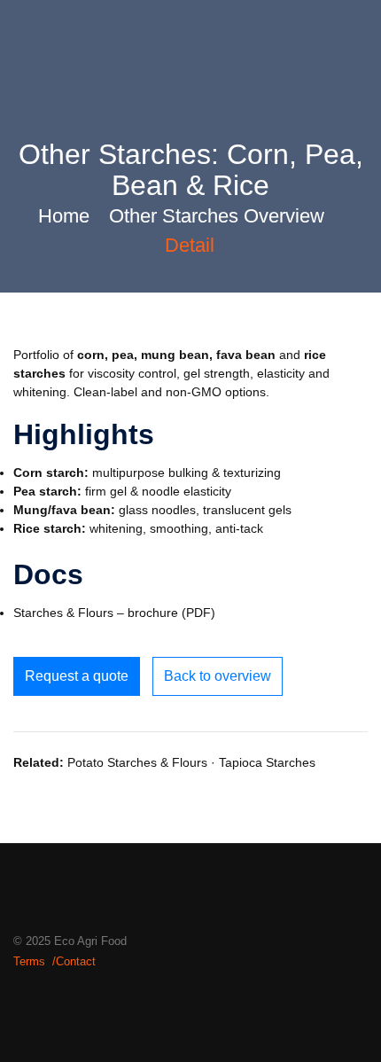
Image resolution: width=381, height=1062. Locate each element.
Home (63, 216)
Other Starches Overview (216, 216)
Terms (29, 961)
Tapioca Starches (267, 762)
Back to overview (217, 675)
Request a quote (76, 675)
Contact (76, 961)
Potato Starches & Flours (137, 762)
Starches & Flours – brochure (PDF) (114, 612)
